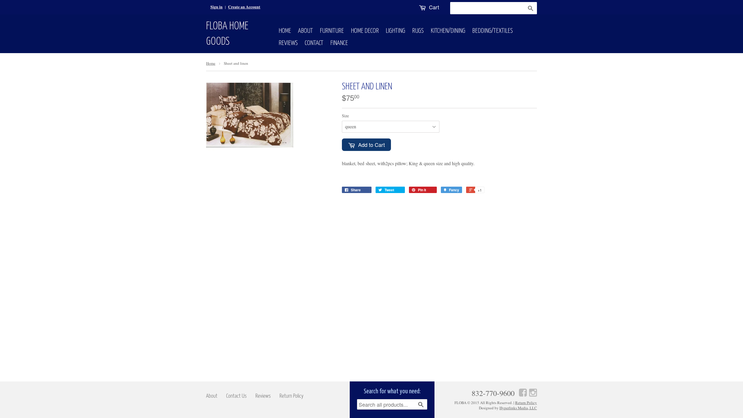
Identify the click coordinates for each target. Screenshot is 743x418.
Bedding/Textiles (492, 31)
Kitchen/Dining (448, 31)
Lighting (395, 31)
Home (285, 31)
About (305, 31)
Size (345, 115)
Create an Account (244, 7)
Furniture (332, 31)
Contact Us (236, 396)
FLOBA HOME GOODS (227, 34)
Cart (433, 7)
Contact (314, 43)
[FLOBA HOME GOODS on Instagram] (533, 392)
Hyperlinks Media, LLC (518, 407)
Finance (339, 43)
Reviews (288, 43)
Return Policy (291, 396)
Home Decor (365, 31)
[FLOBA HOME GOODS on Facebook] (523, 392)
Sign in (216, 7)
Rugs (418, 31)
